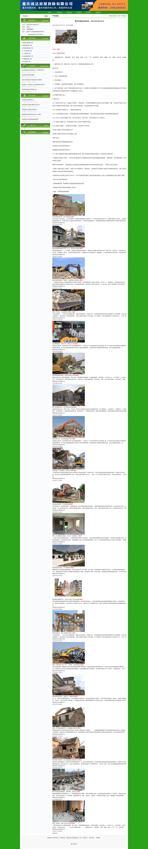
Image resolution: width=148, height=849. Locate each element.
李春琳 (98, 838)
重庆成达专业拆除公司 (58, 223)
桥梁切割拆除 (27, 48)
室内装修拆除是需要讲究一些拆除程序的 (33, 70)
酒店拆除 (25, 61)
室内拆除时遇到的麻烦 (28, 75)
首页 (49, 12)
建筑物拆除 (26, 45)
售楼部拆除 (26, 59)
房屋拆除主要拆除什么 (28, 100)
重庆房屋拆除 (27, 42)
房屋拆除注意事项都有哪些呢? (30, 119)
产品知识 (78, 12)
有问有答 (88, 12)
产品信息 (59, 12)
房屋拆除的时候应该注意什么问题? (31, 114)
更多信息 (54, 833)
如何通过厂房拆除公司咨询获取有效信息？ (33, 84)
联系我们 (98, 12)
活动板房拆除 (27, 56)
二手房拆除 (26, 51)
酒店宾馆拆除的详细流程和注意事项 (32, 80)
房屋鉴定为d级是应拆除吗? (29, 109)
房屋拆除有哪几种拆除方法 (29, 89)
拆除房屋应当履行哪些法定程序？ (31, 105)
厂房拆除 (25, 53)
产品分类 (69, 12)
